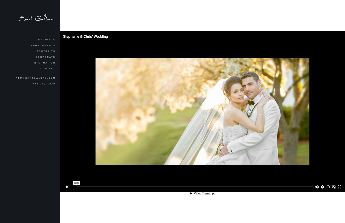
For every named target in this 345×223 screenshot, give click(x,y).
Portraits (46, 51)
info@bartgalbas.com (35, 78)
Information (44, 63)
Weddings (47, 40)
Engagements (43, 45)
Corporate (46, 57)
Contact (48, 68)
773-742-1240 (44, 84)
